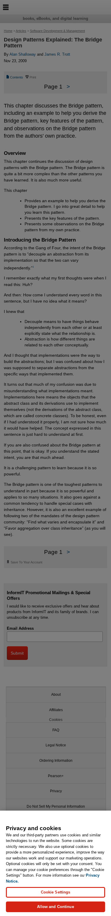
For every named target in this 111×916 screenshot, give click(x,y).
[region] (55, 863)
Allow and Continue (55, 906)
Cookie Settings (55, 892)
